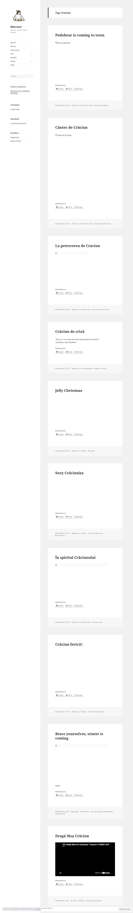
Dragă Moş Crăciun (72, 835)
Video (12, 65)
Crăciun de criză (69, 331)
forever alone (106, 224)
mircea (75, 105)
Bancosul (76, 309)
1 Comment (61, 535)
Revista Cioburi (15, 141)
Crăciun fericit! (69, 644)
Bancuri (13, 43)
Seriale (12, 61)
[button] (18, 16)
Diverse (13, 46)
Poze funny (89, 105)
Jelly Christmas (68, 390)
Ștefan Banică (108, 812)
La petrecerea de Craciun (77, 245)
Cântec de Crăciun (71, 127)
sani (108, 309)
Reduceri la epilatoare (18, 87)
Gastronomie (14, 50)
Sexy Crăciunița (69, 472)
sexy (101, 533)
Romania (13, 58)
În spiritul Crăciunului (75, 557)
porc (100, 622)
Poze (12, 54)
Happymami (14, 137)
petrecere (102, 309)
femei (97, 533)
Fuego (100, 812)
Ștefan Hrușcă (60, 814)
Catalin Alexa (15, 109)
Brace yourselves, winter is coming (79, 735)
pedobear (105, 105)
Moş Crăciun (99, 712)
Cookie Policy (37, 910)
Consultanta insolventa (18, 123)
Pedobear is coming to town (79, 35)
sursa (57, 785)
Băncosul (16, 26)
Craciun (98, 105)
